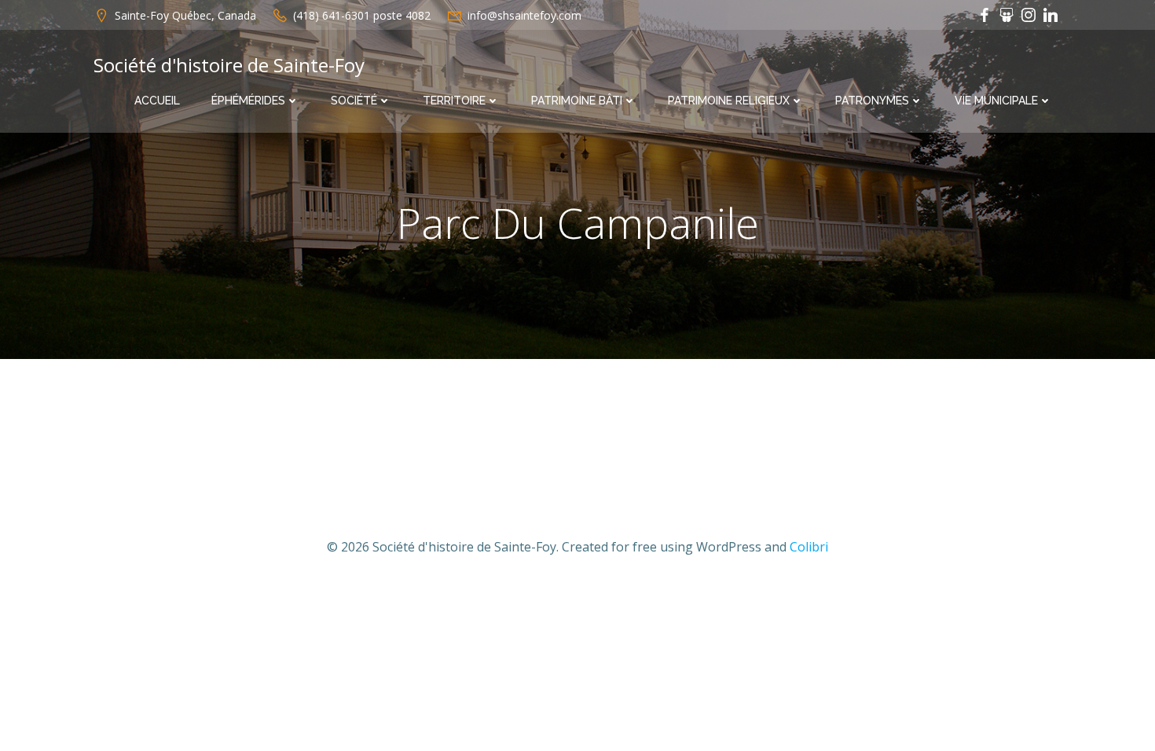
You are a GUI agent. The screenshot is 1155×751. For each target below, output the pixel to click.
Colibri (809, 546)
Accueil (157, 100)
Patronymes (872, 100)
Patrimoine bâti (576, 100)
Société (354, 100)
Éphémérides (248, 100)
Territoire (454, 100)
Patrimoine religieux (729, 100)
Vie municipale (996, 100)
